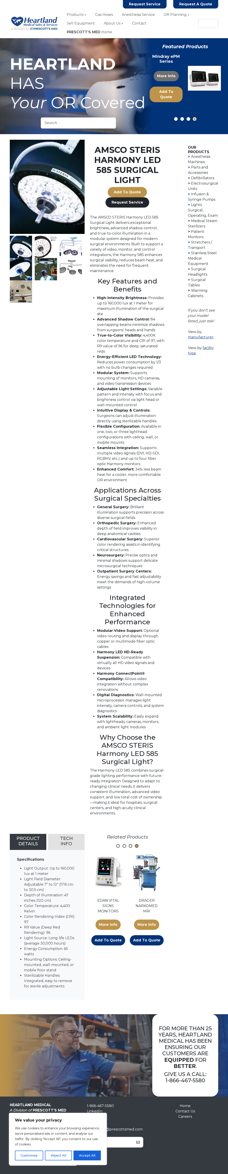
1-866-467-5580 (185, 1080)
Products (75, 14)
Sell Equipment (81, 23)
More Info (166, 76)
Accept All (87, 1155)
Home (89, 32)
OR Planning (175, 14)
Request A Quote (195, 4)
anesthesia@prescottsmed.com (115, 1129)
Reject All (58, 1155)
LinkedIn (94, 1111)
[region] (58, 1139)
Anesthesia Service (138, 14)
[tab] (28, 842)
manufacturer (201, 337)
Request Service (145, 4)
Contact (139, 23)
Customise (29, 1155)
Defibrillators (202, 178)
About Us (112, 23)
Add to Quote (166, 94)
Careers (185, 1116)
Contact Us (185, 1111)
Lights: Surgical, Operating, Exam (203, 210)
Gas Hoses (104, 14)
